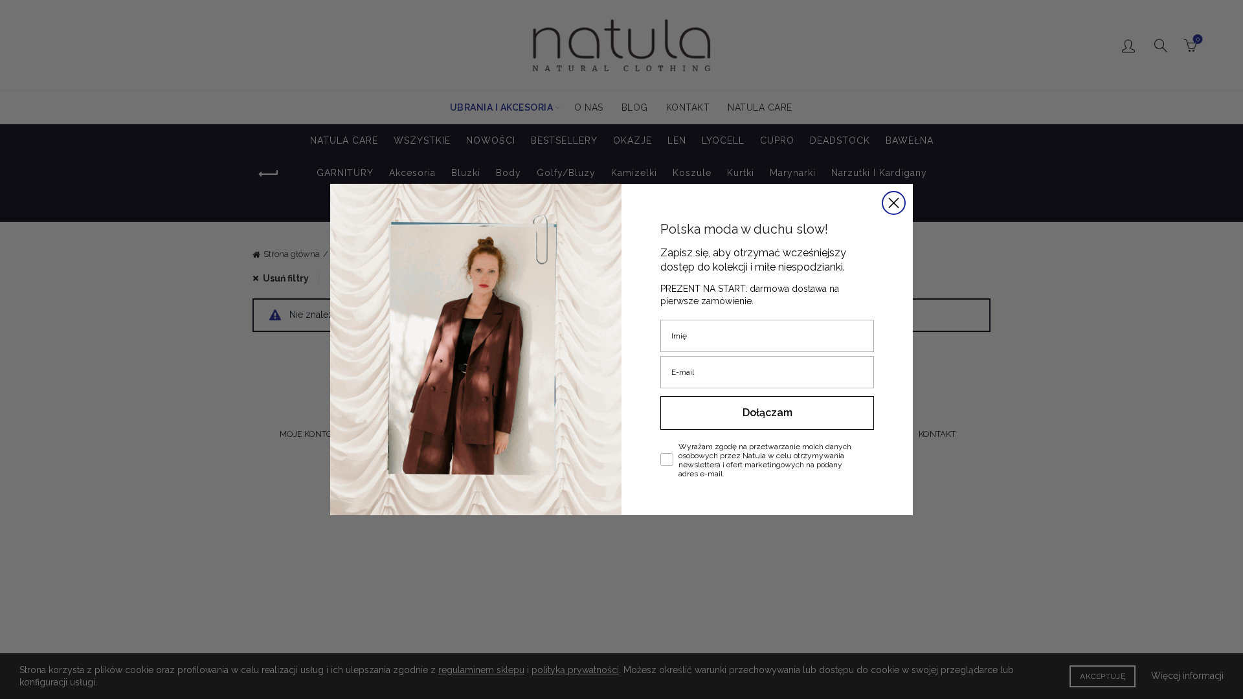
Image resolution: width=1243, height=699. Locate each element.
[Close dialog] (893, 203)
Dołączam (767, 412)
